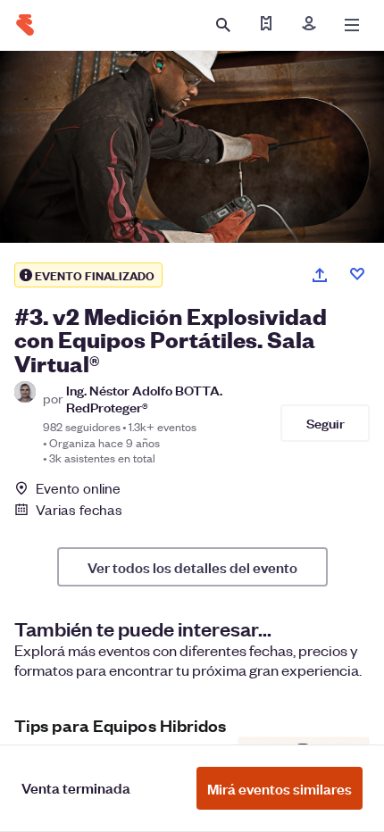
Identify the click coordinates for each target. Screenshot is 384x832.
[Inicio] (25, 25)
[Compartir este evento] (320, 275)
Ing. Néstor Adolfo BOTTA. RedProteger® (144, 398)
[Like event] (357, 274)
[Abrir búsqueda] (223, 24)
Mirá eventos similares (279, 788)
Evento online (78, 488)
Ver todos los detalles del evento (192, 567)
